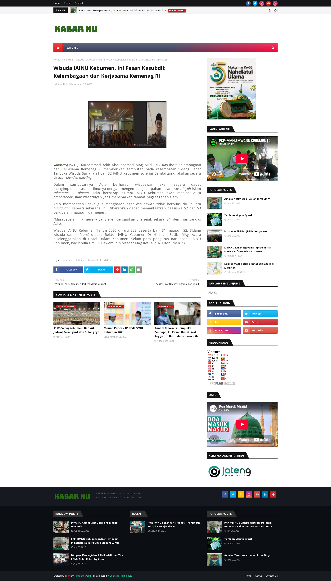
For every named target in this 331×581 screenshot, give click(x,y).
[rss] (224, 322)
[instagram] (261, 3)
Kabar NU (61, 84)
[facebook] (248, 3)
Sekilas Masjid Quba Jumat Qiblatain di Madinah (249, 265)
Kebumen (81, 260)
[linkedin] (265, 494)
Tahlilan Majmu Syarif (238, 215)
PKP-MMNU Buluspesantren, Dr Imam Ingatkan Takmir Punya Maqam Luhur (122, 10)
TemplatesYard (82, 575)
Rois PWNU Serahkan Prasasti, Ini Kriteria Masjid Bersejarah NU (174, 524)
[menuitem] (58, 47)
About (67, 3)
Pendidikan (68, 59)
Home (56, 3)
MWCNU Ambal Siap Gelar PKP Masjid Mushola (94, 524)
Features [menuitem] (72, 47)
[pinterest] (268, 3)
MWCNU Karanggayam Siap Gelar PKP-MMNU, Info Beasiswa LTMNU (248, 249)
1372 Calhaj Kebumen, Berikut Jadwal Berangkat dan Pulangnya (76, 330)
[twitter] (255, 3)
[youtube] (260, 330)
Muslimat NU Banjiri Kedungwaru (245, 231)
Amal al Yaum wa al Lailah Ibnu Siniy (247, 198)
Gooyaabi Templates (120, 575)
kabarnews (67, 260)
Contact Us (272, 575)
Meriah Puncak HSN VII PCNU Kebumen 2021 (123, 330)
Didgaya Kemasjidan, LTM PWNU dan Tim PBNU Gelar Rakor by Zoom (97, 557)
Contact (79, 3)
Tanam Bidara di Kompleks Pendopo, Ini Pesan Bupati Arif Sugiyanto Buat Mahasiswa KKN (176, 332)
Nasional (93, 260)
